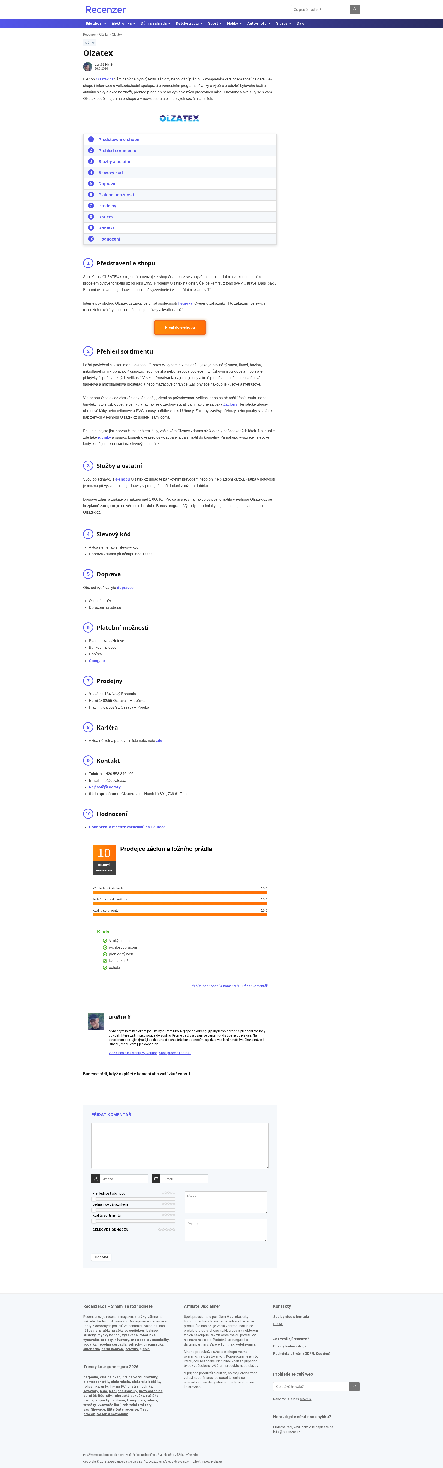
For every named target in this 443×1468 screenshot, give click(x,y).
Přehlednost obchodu (109, 1193)
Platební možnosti (116, 195)
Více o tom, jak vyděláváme (232, 1344)
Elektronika (122, 23)
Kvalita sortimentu (107, 1215)
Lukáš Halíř (103, 64)
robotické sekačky (129, 1396)
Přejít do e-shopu (180, 327)
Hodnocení (109, 239)
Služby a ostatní (114, 161)
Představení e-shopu (119, 139)
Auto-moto (257, 23)
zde (195, 1454)
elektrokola (120, 1382)
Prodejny (107, 206)
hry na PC (118, 1386)
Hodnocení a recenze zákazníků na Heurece (127, 827)
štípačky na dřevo (110, 1400)
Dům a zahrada (154, 23)
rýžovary (90, 1330)
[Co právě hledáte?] (355, 9)
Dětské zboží (187, 23)
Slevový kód (111, 172)
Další (301, 23)
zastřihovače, (94, 1409)
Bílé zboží (94, 23)
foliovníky (91, 1386)
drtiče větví (132, 1377)
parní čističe (93, 1396)
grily (104, 1386)
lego (103, 1391)
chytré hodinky (139, 1386)
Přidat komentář (254, 986)
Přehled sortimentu (117, 150)
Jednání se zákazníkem (110, 1204)
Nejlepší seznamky (112, 1414)
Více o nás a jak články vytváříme (133, 1053)
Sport (213, 23)
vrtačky (89, 1405)
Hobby (232, 23)
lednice (152, 1330)
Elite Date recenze (122, 1409)
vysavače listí (109, 1405)
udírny (152, 1400)
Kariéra (106, 217)
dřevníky (150, 1377)
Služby (281, 23)
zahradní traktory (136, 1405)
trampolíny (136, 1400)
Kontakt (106, 228)
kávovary (90, 1391)
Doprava (107, 183)
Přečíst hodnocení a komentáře (215, 986)
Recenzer (89, 34)
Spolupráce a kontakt (175, 1053)
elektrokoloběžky (146, 1382)
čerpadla (90, 1377)
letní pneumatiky (123, 1391)
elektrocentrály (96, 1382)
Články (103, 34)
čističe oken (110, 1377)
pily (109, 1396)
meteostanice (151, 1391)
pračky (105, 1330)
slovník (305, 1399)
